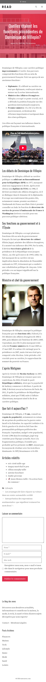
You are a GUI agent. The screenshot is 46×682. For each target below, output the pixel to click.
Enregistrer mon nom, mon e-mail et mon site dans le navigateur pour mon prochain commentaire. (23, 568)
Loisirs (5, 665)
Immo (4, 653)
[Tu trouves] (6, 7)
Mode (4, 657)
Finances (6, 636)
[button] (36, 7)
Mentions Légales (18, 623)
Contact (5, 623)
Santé (4, 661)
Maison (5, 640)
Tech (4, 645)
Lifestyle (9, 488)
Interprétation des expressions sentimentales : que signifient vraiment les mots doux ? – (21, 502)
